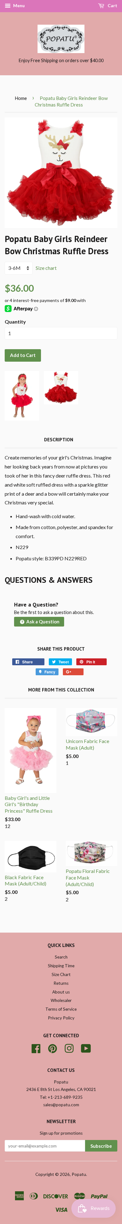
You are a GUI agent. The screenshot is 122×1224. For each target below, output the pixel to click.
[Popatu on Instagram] (69, 1047)
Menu (18, 5)
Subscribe (101, 1146)
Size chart (46, 268)
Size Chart (61, 974)
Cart (112, 5)
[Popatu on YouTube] (86, 1047)
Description (58, 440)
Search (61, 956)
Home (21, 98)
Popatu (79, 1174)
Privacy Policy (61, 1017)
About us (61, 991)
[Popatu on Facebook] (36, 1047)
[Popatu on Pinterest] (52, 1047)
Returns (61, 983)
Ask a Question (42, 621)
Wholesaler (61, 1000)
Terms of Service (61, 1009)
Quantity (15, 322)
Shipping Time (61, 965)
